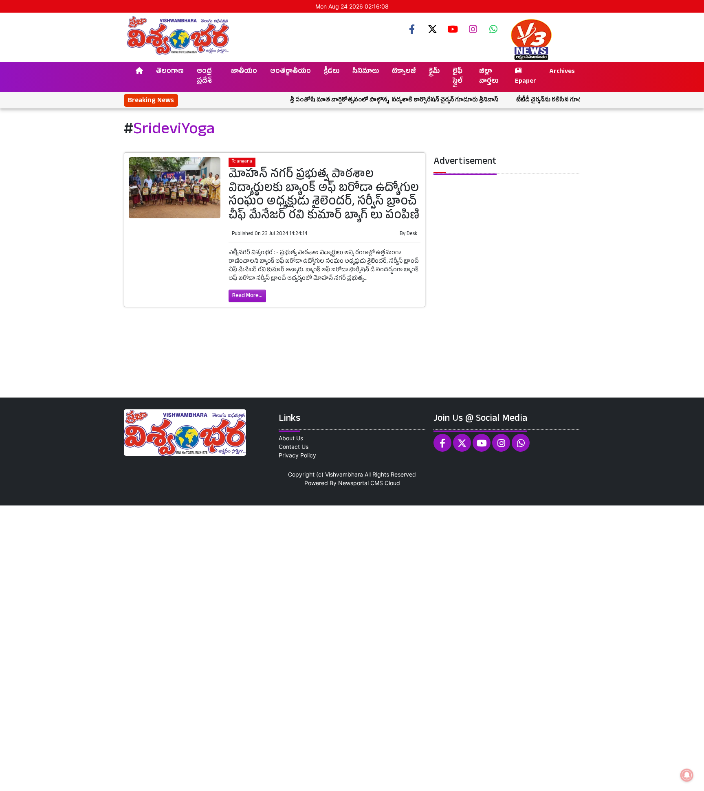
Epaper (525, 82)
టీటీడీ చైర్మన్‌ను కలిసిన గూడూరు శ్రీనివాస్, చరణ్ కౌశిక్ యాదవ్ (571, 100)
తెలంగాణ (170, 72)
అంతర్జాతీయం (290, 72)
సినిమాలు (365, 72)
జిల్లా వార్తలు (488, 77)
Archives (562, 72)
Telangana (242, 161)
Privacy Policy (297, 455)
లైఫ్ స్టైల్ (457, 77)
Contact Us (293, 446)
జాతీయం (244, 72)
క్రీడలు (331, 72)
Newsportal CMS (360, 482)
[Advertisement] (244, 647)
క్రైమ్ (434, 72)
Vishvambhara (344, 474)
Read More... (247, 296)
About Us (291, 438)
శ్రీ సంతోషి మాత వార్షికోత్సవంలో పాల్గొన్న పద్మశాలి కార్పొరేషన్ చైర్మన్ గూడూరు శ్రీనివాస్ (375, 100)
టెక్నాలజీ (404, 72)
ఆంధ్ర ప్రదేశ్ (204, 77)
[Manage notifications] (686, 775)
